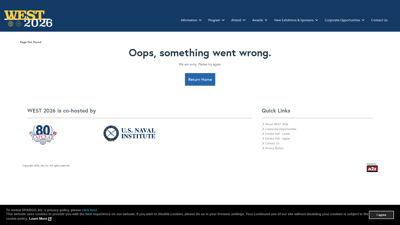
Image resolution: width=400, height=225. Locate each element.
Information (189, 20)
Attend (236, 20)
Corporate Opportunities (342, 20)
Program (214, 20)
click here (89, 210)
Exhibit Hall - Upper (277, 138)
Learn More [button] (38, 218)
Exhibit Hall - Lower (277, 134)
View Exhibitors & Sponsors (294, 20)
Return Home (200, 79)
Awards (257, 20)
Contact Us (379, 20)
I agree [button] (381, 214)
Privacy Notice (274, 148)
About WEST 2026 (276, 124)
